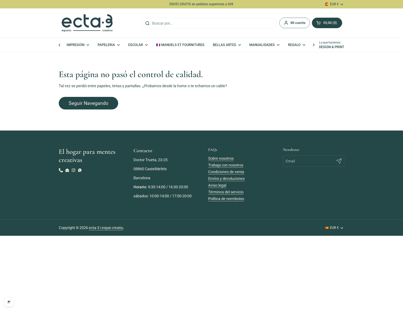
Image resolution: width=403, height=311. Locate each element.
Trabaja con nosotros (225, 165)
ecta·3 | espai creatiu (106, 227)
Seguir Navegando (88, 103)
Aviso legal (217, 185)
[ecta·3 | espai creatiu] (87, 23)
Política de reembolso (226, 198)
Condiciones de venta (226, 172)
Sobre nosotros (221, 158)
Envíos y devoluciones (226, 178)
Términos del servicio (225, 192)
